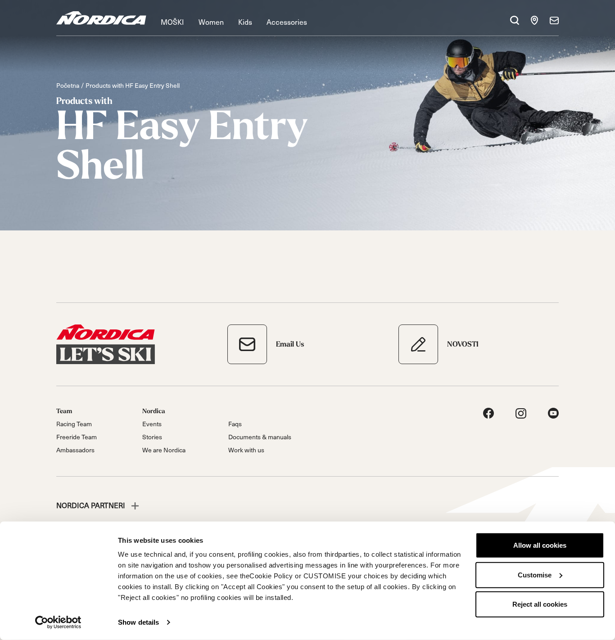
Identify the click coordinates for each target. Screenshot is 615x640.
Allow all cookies (539, 545)
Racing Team (74, 423)
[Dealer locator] (534, 20)
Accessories (287, 21)
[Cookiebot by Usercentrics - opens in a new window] (58, 622)
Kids (245, 21)
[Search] (514, 20)
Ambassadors (75, 450)
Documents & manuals (259, 437)
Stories (152, 437)
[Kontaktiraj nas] (554, 20)
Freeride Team (76, 437)
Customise (535, 574)
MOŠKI (172, 21)
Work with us (246, 450)
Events (152, 423)
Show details (138, 622)
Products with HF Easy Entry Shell (133, 85)
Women (211, 21)
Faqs (235, 423)
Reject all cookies (539, 604)
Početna (67, 85)
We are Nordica (163, 450)
